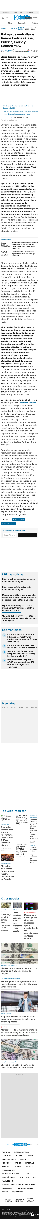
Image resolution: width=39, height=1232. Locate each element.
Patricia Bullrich (21, 28)
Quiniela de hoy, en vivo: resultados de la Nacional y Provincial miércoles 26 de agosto (19, 618)
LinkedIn (18, 1144)
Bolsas (13, 707)
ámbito (3, 28)
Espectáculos (8, 1177)
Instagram (13, 1144)
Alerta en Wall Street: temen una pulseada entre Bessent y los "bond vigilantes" (21, 653)
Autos (28, 1174)
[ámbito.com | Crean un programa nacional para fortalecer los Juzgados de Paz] (22, 850)
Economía (22, 23)
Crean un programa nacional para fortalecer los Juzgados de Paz (34, 855)
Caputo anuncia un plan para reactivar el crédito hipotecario (22, 646)
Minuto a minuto (31, 912)
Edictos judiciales (25, 1188)
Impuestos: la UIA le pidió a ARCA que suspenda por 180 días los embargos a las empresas (20, 663)
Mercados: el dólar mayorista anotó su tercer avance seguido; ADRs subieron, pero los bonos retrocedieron (19, 1032)
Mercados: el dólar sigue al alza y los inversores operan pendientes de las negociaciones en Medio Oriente (19, 597)
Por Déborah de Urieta (6, 849)
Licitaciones (17, 1192)
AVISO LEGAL (7, 1188)
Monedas (5, 707)
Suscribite (27, 535)
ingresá (35, 17)
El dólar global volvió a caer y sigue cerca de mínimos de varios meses (17, 1066)
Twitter (3, 1144)
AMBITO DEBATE (30, 1200)
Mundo (17, 1167)
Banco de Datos (9, 1159)
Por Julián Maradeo (32, 841)
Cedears (34, 707)
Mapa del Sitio (8, 1181)
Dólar (10, 23)
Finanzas (35, 23)
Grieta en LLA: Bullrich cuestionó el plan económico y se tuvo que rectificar (24, 254)
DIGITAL (8, 1200)
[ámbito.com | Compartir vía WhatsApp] (31, 51)
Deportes (29, 1167)
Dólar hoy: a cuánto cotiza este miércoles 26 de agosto (16, 588)
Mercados (24, 1159)
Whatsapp (29, 1144)
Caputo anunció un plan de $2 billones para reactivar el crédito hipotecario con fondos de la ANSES (22, 638)
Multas (5, 1192)
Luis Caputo (29, 12)
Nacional (6, 1167)
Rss (34, 1177)
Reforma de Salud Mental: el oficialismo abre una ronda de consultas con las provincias (20, 113)
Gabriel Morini (8, 51)
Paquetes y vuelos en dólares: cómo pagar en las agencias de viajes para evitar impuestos (18, 1019)
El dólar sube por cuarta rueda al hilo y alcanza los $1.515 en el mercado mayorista (19, 971)
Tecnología (23, 1177)
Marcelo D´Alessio (8, 524)
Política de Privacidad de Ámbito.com (18, 1185)
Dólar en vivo (18, 12)
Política (12, 28)
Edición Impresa (9, 1170)
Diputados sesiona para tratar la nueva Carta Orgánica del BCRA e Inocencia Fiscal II (18, 608)
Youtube (24, 1144)
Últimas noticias (21, 1152)
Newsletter (32, 1144)
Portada (6, 1152)
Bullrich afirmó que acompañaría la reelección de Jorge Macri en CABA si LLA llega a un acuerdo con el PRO (25, 245)
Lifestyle (29, 1163)
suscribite (29, 17)
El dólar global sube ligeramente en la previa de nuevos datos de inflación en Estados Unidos (19, 984)
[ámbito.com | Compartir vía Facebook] (34, 51)
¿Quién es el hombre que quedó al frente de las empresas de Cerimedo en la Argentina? (34, 829)
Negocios (6, 1163)
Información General (12, 1174)
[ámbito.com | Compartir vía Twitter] (37, 51)
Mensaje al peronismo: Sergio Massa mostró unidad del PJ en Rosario (7, 872)
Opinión (17, 1163)
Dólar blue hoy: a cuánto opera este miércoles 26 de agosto (19, 580)
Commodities (23, 707)
